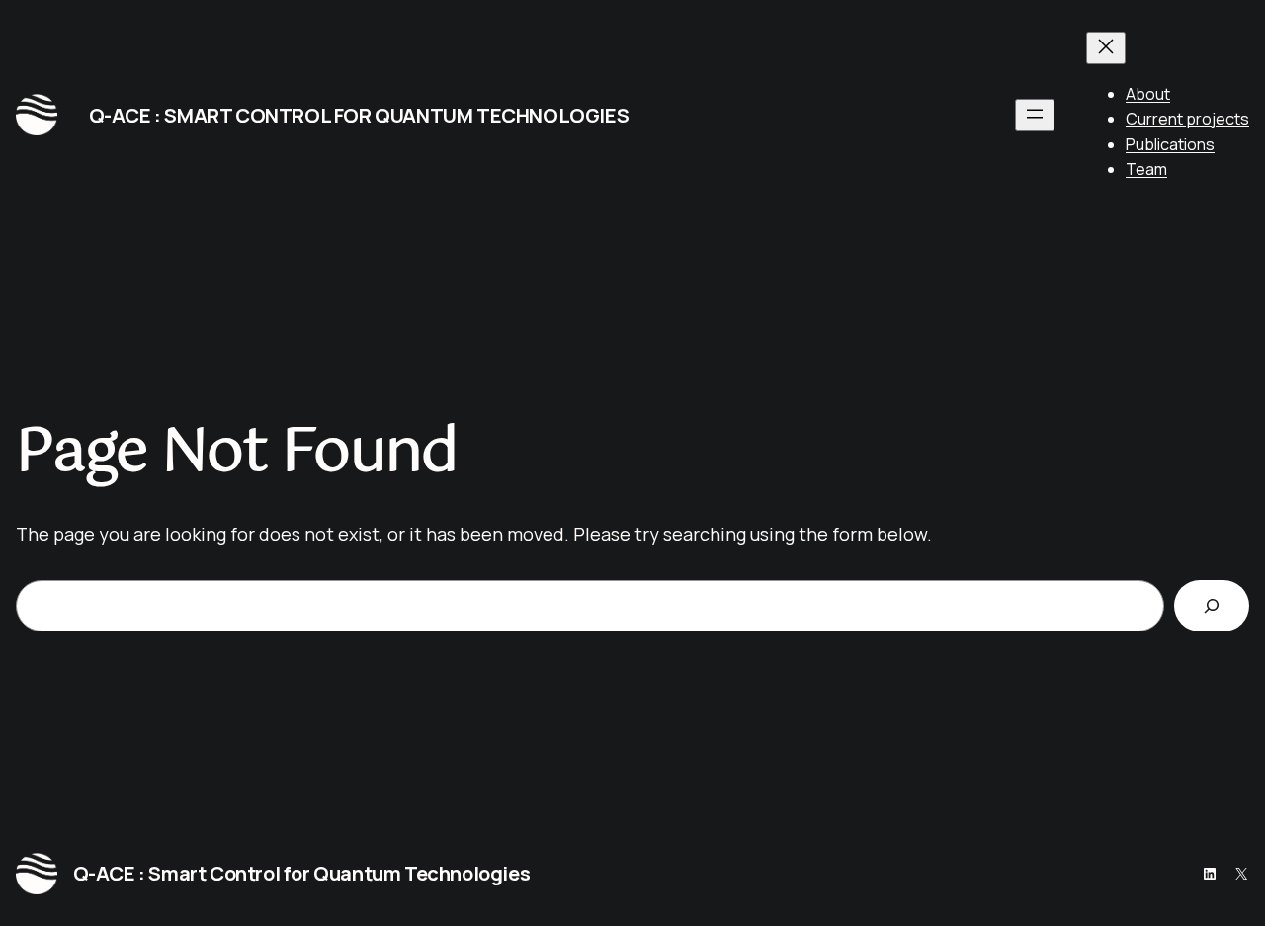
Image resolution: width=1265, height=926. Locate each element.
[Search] (1211, 605)
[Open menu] (1034, 115)
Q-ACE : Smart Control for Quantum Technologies (359, 115)
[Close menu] (1106, 48)
